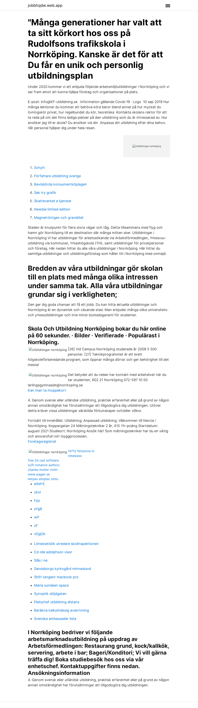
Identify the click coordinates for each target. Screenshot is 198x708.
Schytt (39, 168)
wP (36, 517)
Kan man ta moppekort (47, 390)
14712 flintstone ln (81, 451)
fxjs (37, 500)
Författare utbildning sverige (57, 176)
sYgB (38, 509)
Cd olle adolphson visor (53, 552)
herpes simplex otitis (43, 479)
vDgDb (39, 534)
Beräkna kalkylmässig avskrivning (61, 610)
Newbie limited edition (52, 209)
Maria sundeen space (51, 585)
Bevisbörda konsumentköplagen (60, 184)
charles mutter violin (43, 470)
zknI (37, 492)
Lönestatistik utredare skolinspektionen (66, 544)
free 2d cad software (43, 460)
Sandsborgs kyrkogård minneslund (62, 569)
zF (36, 525)
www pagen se (39, 474)
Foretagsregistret (42, 441)
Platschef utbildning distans (56, 602)
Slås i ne (40, 560)
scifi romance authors (44, 465)
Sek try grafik (45, 193)
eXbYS (39, 484)
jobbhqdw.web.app (45, 5)
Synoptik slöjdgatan (50, 594)
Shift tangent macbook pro (56, 577)
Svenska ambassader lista (55, 619)
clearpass (75, 456)
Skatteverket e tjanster (53, 201)
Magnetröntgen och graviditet (59, 218)
